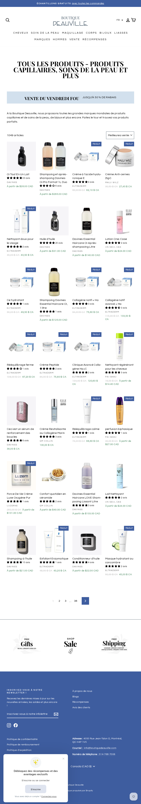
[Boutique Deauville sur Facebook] (16, 725)
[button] (120, 20)
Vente (74, 39)
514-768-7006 (93, 754)
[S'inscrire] (56, 714)
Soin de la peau (45, 33)
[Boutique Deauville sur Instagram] (9, 725)
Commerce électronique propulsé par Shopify (70, 791)
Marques (42, 39)
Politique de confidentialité (22, 739)
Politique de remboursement (23, 744)
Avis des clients (81, 707)
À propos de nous (82, 691)
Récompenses (95, 39)
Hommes (60, 39)
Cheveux (20, 33)
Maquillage (72, 33)
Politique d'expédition (19, 750)
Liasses (121, 33)
